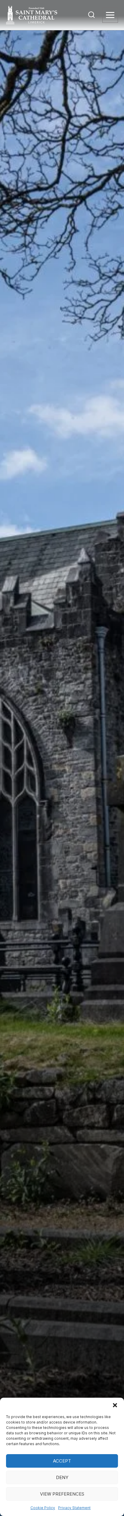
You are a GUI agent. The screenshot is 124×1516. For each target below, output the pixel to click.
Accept (62, 1461)
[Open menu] (110, 15)
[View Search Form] (91, 15)
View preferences (62, 1494)
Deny (62, 1477)
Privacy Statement (74, 1507)
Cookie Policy (42, 1507)
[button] (115, 1405)
